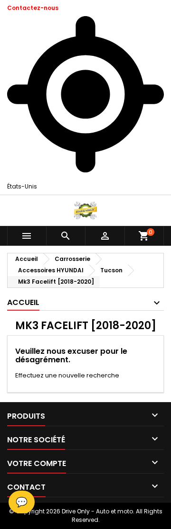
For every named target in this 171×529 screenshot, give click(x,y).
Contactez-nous (32, 8)
